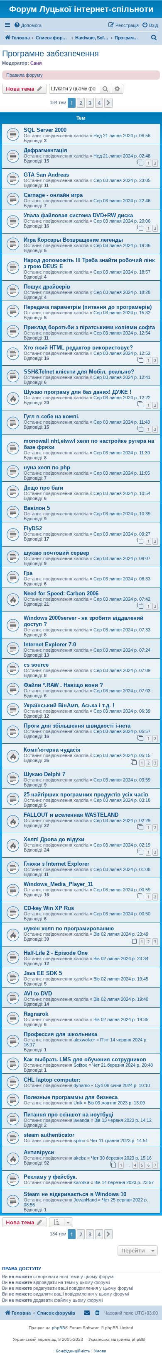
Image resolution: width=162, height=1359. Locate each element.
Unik (78, 1102)
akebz (80, 1157)
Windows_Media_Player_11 (58, 884)
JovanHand (85, 1199)
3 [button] (89, 103)
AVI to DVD (38, 993)
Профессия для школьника (60, 1034)
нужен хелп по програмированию (69, 928)
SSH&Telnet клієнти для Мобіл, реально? (79, 372)
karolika (81, 1182)
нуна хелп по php (47, 467)
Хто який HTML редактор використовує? (78, 348)
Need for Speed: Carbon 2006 (61, 593)
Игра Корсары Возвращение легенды (73, 240)
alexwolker (84, 1039)
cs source (36, 665)
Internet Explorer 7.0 (50, 644)
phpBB (58, 1327)
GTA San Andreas (46, 175)
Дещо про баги (43, 488)
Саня (36, 63)
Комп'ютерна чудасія (52, 750)
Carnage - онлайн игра (53, 195)
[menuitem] (28, 25)
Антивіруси (39, 1152)
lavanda (81, 1120)
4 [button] (99, 103)
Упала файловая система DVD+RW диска (78, 215)
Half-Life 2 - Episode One (56, 953)
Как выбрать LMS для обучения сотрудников (85, 1059)
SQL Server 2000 (45, 130)
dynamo (82, 1085)
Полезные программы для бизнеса (71, 1097)
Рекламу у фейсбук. (50, 1177)
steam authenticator (49, 1135)
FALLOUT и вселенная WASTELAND (71, 815)
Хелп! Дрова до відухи (54, 839)
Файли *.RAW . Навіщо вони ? (63, 685)
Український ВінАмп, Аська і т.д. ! (69, 705)
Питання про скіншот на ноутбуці (68, 1114)
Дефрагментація (45, 150)
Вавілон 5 (37, 508)
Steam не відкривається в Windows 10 (75, 1194)
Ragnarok (36, 1014)
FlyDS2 (33, 528)
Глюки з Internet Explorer (56, 864)
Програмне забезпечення (50, 53)
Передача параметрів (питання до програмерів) (88, 307)
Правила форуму (24, 75)
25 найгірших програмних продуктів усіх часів (86, 794)
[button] (108, 103)
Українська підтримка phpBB (116, 1339)
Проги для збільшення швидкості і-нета (77, 726)
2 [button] (80, 103)
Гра (28, 573)
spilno (79, 1140)
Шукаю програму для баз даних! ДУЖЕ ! (77, 392)
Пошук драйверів (47, 287)
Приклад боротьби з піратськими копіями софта (89, 327)
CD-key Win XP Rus (49, 908)
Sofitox (80, 1065)
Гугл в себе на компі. (52, 416)
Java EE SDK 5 (43, 973)
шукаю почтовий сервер (56, 553)
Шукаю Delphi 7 (44, 774)
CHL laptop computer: (52, 1080)
